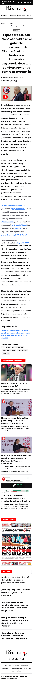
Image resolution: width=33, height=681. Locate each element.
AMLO (8, 347)
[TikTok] (23, 659)
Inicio (3, 23)
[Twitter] (13, 659)
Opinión (13, 16)
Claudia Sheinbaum (8, 350)
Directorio (20, 671)
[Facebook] (10, 659)
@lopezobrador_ (18, 209)
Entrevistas (6, 668)
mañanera (5, 353)
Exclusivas (21, 16)
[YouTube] (16, 659)
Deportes (12, 671)
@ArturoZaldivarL (19, 225)
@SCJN (18, 228)
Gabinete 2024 (22, 350)
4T (3, 347)
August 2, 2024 (22, 243)
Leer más (27, 572)
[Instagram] (20, 659)
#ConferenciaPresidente (11, 205)
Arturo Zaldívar (17, 347)
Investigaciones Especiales (21, 668)
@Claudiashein (7, 222)
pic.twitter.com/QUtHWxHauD (14, 235)
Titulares (4, 16)
